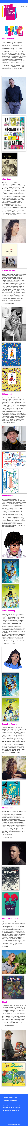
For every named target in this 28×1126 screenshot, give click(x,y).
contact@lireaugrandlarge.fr (11, 1110)
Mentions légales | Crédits (10, 1097)
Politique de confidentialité (10, 1100)
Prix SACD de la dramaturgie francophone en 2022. (11, 751)
